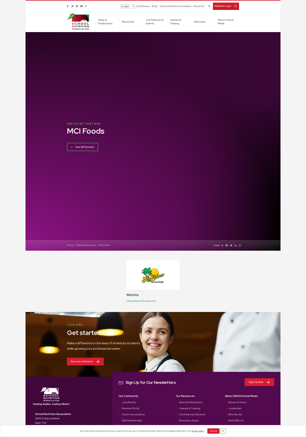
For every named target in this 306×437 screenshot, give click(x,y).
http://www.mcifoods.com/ (141, 301)
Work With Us (235, 420)
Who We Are (235, 414)
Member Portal (130, 408)
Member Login (223, 6)
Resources (128, 21)
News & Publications (105, 21)
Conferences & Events (155, 21)
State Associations (133, 414)
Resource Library (188, 420)
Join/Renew (143, 6)
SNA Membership (132, 420)
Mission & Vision (237, 402)
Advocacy (199, 21)
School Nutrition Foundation (175, 6)
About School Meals (226, 21)
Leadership (234, 408)
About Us (198, 6)
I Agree (213, 430)
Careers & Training (175, 21)
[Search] (209, 6)
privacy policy (198, 431)
